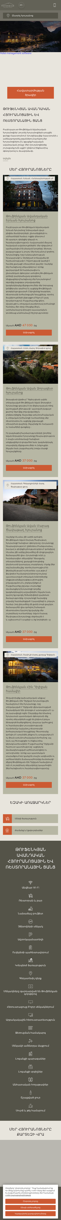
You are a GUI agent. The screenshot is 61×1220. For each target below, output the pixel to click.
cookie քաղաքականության (18, 1195)
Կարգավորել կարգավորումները (30, 1214)
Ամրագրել (28, 332)
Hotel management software (15, 53)
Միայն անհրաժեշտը (30, 1207)
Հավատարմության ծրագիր (30, 93)
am (21, 5)
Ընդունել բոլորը (30, 1201)
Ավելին (7, 158)
